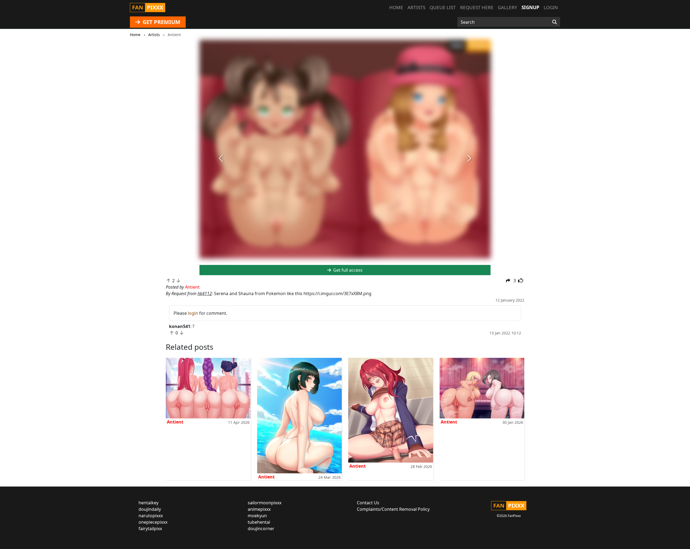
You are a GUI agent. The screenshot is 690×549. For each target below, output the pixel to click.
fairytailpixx (150, 528)
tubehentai (259, 522)
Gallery (507, 7)
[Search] (554, 22)
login (193, 313)
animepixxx (259, 509)
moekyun (257, 516)
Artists (416, 7)
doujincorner (261, 528)
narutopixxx (151, 516)
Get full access (347, 270)
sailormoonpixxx (264, 503)
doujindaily (150, 509)
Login (551, 7)
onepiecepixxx (153, 522)
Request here (477, 7)
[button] (221, 158)
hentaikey (148, 503)
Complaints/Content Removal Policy (393, 509)
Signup (530, 7)
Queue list (443, 7)
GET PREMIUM (160, 22)
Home (396, 7)
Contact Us (368, 503)
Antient (175, 422)
